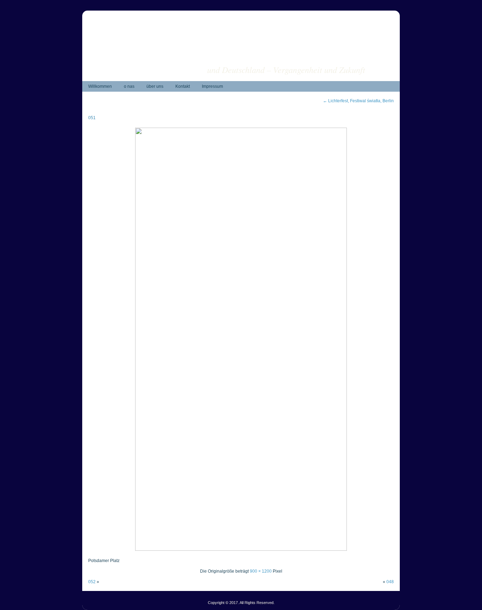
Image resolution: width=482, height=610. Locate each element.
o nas (129, 86)
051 (92, 117)
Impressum (212, 86)
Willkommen (100, 86)
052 (92, 581)
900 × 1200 (261, 571)
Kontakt (182, 86)
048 (390, 581)
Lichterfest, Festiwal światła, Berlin (358, 100)
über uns (154, 86)
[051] (241, 549)
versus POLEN (337, 58)
